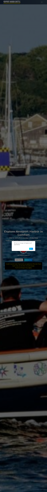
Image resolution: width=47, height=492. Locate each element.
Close (31, 248)
